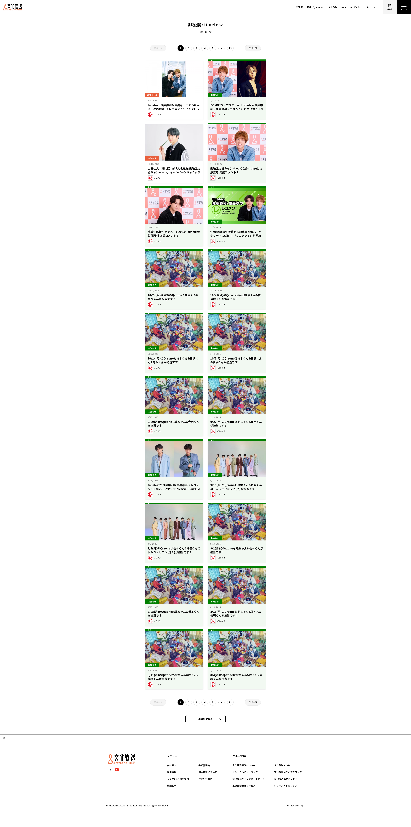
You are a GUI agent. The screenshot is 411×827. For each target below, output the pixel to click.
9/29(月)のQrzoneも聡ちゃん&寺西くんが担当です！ (173, 423)
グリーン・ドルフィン (285, 785)
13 (230, 48)
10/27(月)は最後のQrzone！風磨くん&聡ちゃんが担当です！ (173, 297)
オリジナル (152, 95)
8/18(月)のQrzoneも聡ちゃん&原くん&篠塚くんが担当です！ (235, 613)
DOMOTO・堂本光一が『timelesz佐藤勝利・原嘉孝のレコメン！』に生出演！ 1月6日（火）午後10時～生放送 (236, 109)
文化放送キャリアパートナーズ (248, 778)
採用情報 (171, 772)
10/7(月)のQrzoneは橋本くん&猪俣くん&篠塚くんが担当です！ (236, 360)
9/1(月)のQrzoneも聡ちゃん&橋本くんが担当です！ (236, 550)
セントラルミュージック (245, 772)
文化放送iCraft (282, 765)
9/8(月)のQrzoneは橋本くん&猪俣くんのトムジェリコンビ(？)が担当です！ (174, 550)
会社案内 (171, 765)
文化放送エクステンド (285, 778)
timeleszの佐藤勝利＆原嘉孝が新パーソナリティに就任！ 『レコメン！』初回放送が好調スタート (236, 235)
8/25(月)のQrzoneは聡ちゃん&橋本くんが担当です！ (173, 613)
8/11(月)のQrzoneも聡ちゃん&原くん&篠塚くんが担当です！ (173, 677)
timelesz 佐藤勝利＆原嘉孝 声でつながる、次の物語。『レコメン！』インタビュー (174, 109)
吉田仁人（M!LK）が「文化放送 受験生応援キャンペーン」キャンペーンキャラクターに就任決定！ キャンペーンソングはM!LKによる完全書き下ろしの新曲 (174, 174)
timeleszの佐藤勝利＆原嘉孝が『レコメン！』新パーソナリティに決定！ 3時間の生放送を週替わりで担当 (174, 489)
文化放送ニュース (337, 7)
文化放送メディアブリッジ (288, 772)
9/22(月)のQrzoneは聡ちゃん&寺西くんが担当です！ (236, 423)
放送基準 (171, 785)
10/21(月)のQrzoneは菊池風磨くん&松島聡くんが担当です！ (235, 297)
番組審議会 (204, 765)
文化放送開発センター (244, 765)
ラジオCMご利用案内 (178, 778)
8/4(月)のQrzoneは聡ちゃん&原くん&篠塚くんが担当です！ (236, 677)
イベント (355, 7)
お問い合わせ (205, 778)
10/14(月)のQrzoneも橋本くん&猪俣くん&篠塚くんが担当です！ (173, 360)
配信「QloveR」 (315, 7)
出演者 (299, 7)
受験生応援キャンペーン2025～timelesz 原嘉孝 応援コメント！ (236, 170)
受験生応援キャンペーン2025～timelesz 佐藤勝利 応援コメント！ (174, 234)
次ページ (253, 48)
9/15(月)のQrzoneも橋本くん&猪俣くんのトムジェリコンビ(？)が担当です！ (236, 487)
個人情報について (207, 772)
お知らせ (215, 95)
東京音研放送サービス (244, 785)
